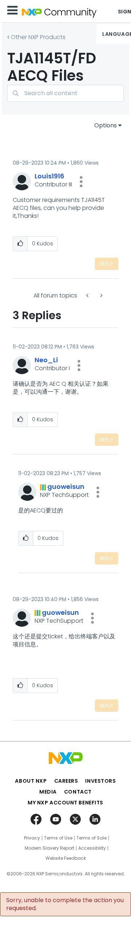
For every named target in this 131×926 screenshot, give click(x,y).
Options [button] (105, 125)
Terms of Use (58, 838)
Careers (66, 781)
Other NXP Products (38, 37)
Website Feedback (65, 858)
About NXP (31, 781)
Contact (78, 791)
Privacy (32, 838)
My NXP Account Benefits (65, 802)
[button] (81, 182)
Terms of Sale (91, 838)
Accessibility (92, 848)
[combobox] (65, 93)
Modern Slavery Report (49, 848)
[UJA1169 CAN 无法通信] (88, 295)
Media (48, 791)
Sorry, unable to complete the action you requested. (65, 904)
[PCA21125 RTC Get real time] (100, 295)
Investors (100, 781)
